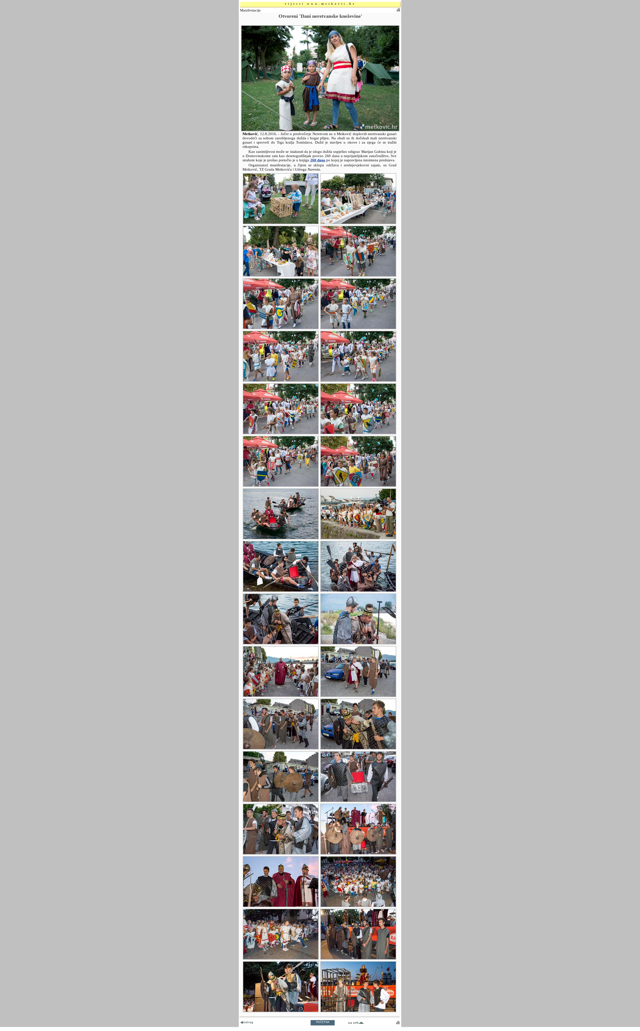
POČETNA (322, 1021)
